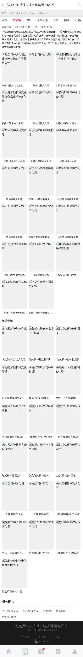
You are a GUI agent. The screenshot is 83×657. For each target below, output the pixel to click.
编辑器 (58, 651)
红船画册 (60, 611)
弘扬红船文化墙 (10, 611)
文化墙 (19, 13)
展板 (29, 20)
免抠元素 (42, 20)
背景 (56, 20)
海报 (4, 20)
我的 (74, 651)
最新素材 (42, 637)
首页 (4, 13)
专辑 (11, 13)
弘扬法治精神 (9, 617)
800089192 (44, 642)
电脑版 (59, 637)
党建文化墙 (31, 13)
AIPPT (25, 651)
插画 (66, 20)
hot (41, 651)
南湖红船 (47, 611)
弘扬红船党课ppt (30, 611)
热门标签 (25, 637)
